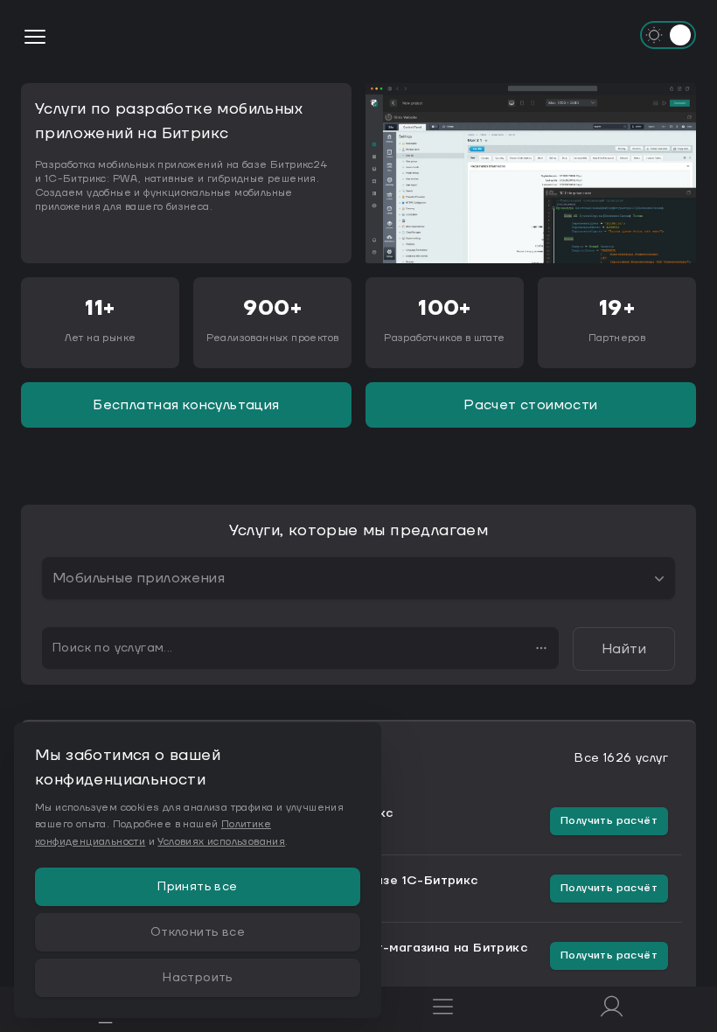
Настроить (198, 978)
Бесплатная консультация (186, 405)
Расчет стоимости (530, 405)
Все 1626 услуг (621, 758)
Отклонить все (197, 932)
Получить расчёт (609, 820)
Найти (624, 649)
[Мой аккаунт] (611, 1009)
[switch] (668, 35)
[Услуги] (442, 1009)
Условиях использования (221, 841)
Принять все (197, 887)
